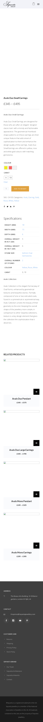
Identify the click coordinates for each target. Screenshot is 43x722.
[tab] (21, 212)
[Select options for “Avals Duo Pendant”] (36, 392)
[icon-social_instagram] (14, 620)
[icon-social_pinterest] (27, 620)
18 (23, 225)
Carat (7, 172)
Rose (6, 200)
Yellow (16, 200)
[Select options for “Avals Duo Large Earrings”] (36, 443)
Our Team (10, 667)
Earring (31, 197)
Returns (9, 639)
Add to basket (20, 189)
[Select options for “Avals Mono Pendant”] (36, 494)
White (11, 200)
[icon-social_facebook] (7, 620)
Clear (6, 182)
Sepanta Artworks (13, 675)
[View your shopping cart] (33, 4)
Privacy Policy (11, 648)
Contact (9, 679)
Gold (37, 197)
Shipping (10, 643)
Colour (7, 163)
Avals (26, 197)
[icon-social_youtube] (20, 620)
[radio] (6, 168)
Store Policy (11, 652)
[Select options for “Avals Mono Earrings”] (36, 546)
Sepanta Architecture (14, 671)
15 (23, 229)
